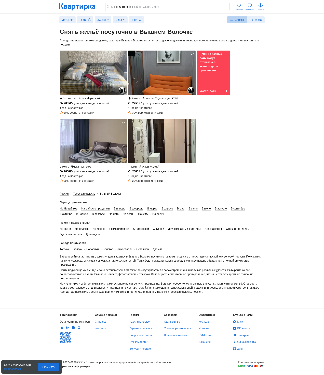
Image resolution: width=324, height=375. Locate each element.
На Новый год (68, 208)
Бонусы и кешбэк (140, 348)
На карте (65, 229)
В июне (193, 208)
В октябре (66, 214)
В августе (221, 208)
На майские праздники (95, 208)
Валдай (77, 249)
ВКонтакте (243, 328)
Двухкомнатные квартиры (184, 229)
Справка (100, 321)
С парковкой (141, 229)
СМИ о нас (205, 335)
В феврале (136, 208)
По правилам (12, 367)
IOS (61, 327)
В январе (119, 208)
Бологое (108, 249)
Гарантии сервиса (140, 328)
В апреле (167, 208)
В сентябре (238, 208)
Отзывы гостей (138, 342)
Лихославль (124, 249)
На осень (128, 214)
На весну (158, 214)
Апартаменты (213, 229)
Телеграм (243, 335)
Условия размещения (177, 328)
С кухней (158, 229)
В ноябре (82, 214)
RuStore (78, 327)
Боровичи (92, 249)
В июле (206, 208)
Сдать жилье (172, 321)
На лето (114, 214)
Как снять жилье (139, 321)
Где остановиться (71, 234)
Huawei (73, 327)
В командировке (119, 229)
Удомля (157, 249)
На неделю (82, 229)
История (204, 328)
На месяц (99, 229)
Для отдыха (93, 234)
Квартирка (79, 6)
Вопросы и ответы (140, 335)
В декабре (98, 214)
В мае (180, 208)
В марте (152, 208)
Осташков (142, 249)
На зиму (143, 214)
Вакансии (205, 342)
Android (67, 327)
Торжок (64, 249)
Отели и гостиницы (238, 229)
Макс (240, 321)
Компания (205, 321)
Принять (48, 366)
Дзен (240, 348)
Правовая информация (75, 366)
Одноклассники (246, 342)
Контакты (100, 328)
